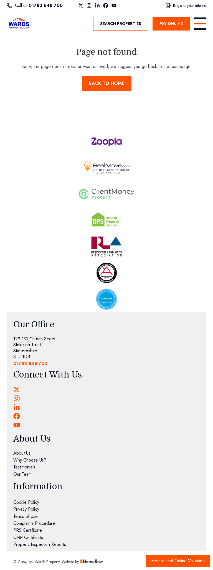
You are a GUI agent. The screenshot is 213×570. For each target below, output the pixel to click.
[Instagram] (89, 5)
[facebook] (16, 416)
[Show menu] (200, 23)
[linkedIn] (16, 407)
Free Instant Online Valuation (178, 561)
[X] (80, 5)
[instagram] (16, 398)
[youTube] (16, 425)
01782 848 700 (46, 5)
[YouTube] (113, 5)
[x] (16, 389)
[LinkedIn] (97, 5)
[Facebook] (105, 5)
